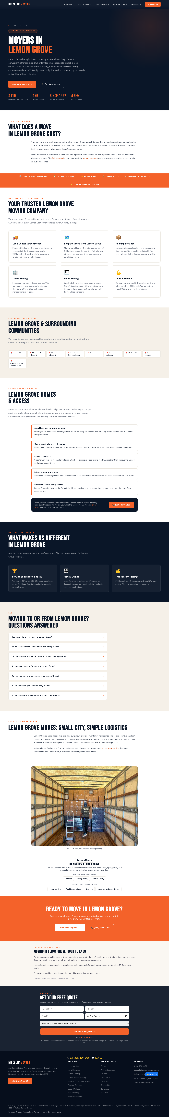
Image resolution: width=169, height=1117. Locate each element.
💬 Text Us (97, 1058)
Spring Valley (82, 879)
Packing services (73, 889)
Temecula (105, 1089)
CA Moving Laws (54, 1112)
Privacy (19, 1112)
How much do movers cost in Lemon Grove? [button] (58, 637)
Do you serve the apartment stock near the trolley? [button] (58, 695)
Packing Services (75, 1085)
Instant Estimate (75, 1096)
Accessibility (28, 1112)
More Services (120, 4)
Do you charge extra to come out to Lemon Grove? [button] (58, 676)
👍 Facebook (152, 1074)
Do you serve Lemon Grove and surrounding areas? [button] (58, 646)
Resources (136, 4)
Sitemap (11, 1112)
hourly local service (110, 748)
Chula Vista (105, 1077)
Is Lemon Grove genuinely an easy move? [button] (58, 685)
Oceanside (105, 1085)
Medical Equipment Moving (79, 1081)
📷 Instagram (139, 1074)
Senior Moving (102, 4)
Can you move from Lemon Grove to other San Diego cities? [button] (58, 656)
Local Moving (67, 4)
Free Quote (153, 4)
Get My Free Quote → (84, 1031)
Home (10, 26)
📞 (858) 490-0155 (51, 84)
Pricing (103, 1066)
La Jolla (104, 1074)
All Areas (104, 1093)
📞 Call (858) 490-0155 (78, 1058)
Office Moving (74, 1074)
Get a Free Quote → (22, 84)
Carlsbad (104, 1081)
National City (98, 879)
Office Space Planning (77, 1077)
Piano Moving (73, 1093)
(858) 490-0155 (87, 1037)
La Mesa (68, 879)
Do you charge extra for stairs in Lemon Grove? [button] (58, 666)
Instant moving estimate (109, 889)
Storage (89, 889)
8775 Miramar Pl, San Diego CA (147, 1079)
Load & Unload (74, 1089)
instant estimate (90, 158)
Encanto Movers (84, 860)
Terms (36, 1112)
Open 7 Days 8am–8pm (144, 1082)
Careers (43, 1112)
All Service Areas (108, 1070)
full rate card (58, 158)
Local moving (55, 889)
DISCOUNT (19, 4)
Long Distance (84, 4)
